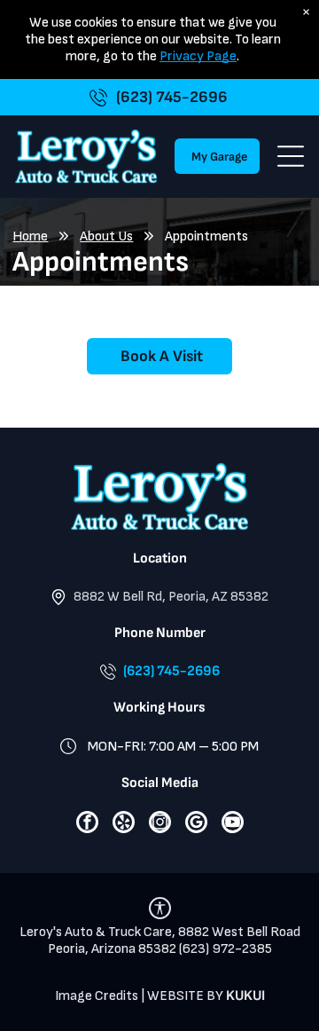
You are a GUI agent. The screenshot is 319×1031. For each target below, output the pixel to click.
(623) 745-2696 (171, 671)
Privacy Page (198, 56)
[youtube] (233, 824)
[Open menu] (290, 156)
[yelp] (124, 824)
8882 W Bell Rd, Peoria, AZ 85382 (171, 596)
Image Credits (96, 996)
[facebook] (87, 824)
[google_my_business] (196, 824)
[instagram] (160, 824)
